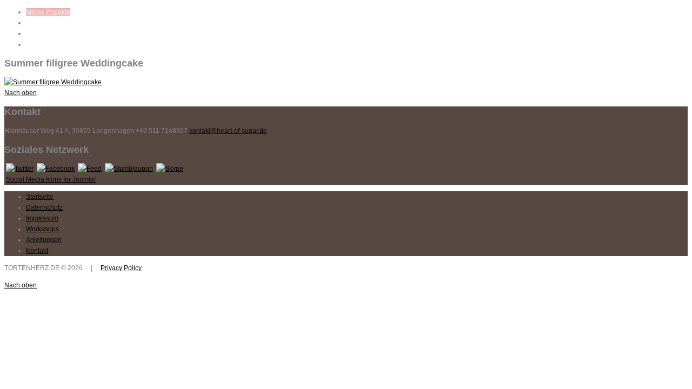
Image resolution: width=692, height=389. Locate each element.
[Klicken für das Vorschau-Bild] (53, 82)
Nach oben (20, 93)
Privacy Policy (121, 268)
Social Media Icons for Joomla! (51, 179)
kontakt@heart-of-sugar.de (228, 131)
